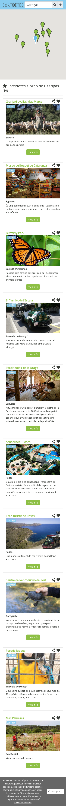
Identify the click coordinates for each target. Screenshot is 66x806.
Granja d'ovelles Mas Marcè (24, 102)
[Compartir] (53, 101)
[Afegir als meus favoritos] (58, 101)
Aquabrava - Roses (18, 442)
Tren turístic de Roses (20, 516)
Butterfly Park (15, 233)
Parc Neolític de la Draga (22, 368)
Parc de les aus (15, 651)
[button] (43, 34)
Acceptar (55, 791)
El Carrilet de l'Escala (19, 300)
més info (33, 152)
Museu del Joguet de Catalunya (26, 165)
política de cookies (23, 802)
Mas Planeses (15, 718)
